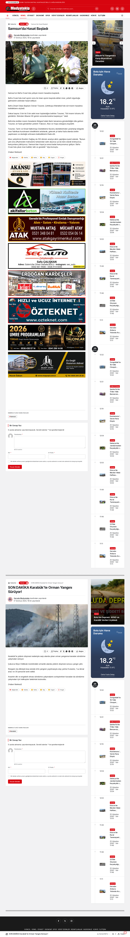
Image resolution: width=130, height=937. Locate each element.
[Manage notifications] (125, 932)
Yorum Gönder (15, 467)
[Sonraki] (121, 43)
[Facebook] (58, 921)
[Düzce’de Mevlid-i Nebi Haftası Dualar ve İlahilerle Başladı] (107, 250)
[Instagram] (71, 921)
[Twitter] (65, 921)
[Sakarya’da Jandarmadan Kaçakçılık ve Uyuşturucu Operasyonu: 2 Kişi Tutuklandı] (107, 223)
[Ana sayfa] (7, 15)
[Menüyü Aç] (34, 9)
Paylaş (122, 934)
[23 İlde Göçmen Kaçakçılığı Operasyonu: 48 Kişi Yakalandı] (107, 304)
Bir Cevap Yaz (15, 425)
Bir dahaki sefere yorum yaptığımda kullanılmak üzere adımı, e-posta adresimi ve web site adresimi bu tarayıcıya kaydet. (46, 461)
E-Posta (51, 452)
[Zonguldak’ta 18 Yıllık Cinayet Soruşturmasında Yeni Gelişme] (107, 138)
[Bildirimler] (122, 9)
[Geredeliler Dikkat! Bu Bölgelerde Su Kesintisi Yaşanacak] (107, 43)
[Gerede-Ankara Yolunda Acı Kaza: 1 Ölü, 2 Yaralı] (107, 331)
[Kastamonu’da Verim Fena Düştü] (107, 196)
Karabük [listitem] (12, 731)
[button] (117, 9)
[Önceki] (94, 43)
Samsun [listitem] (12, 416)
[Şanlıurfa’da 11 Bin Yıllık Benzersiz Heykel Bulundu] (107, 169)
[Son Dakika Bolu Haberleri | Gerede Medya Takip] (18, 8)
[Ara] (96, 8)
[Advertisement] (46, 393)
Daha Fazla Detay (108, 116)
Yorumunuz (18, 434)
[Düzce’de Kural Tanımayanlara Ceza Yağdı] (107, 277)
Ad (9, 452)
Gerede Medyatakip (22, 35)
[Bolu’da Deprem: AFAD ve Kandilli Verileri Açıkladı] (107, 602)
